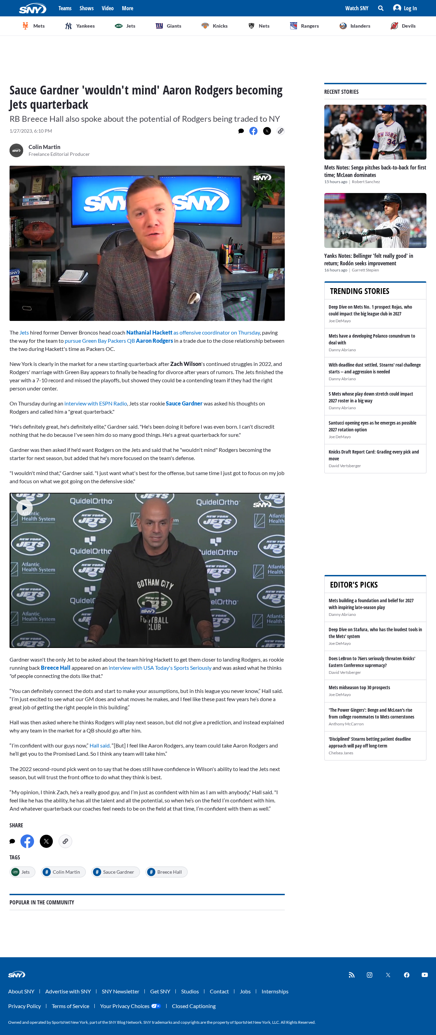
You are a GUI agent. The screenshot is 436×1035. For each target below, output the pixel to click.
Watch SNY (357, 8)
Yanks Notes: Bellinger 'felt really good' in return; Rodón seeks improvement (368, 259)
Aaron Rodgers (154, 340)
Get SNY (160, 991)
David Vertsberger (345, 465)
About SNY (21, 991)
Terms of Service (70, 1006)
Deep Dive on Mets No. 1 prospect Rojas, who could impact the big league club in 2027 (370, 310)
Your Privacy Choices (125, 1006)
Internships (275, 991)
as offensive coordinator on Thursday (193, 332)
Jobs (245, 991)
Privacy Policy (24, 1006)
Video (108, 8)
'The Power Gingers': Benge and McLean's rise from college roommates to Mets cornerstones (371, 713)
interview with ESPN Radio (95, 403)
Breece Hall (56, 667)
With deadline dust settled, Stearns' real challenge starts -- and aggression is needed (375, 368)
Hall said (100, 745)
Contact (219, 991)
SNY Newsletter (120, 991)
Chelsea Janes (341, 752)
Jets (24, 332)
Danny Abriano (342, 349)
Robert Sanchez (366, 181)
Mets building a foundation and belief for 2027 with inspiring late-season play (371, 603)
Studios (190, 991)
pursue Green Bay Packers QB (100, 340)
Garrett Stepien (365, 269)
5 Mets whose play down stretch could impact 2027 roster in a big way (371, 397)
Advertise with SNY (68, 991)
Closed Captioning (194, 1006)
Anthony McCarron (346, 723)
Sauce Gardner (184, 403)
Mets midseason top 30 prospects (359, 687)
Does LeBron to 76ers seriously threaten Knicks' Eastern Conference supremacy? (372, 661)
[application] (147, 243)
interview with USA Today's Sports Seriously (161, 667)
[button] (405, 8)
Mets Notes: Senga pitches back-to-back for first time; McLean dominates (375, 171)
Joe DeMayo (340, 320)
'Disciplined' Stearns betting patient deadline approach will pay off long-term (370, 742)
